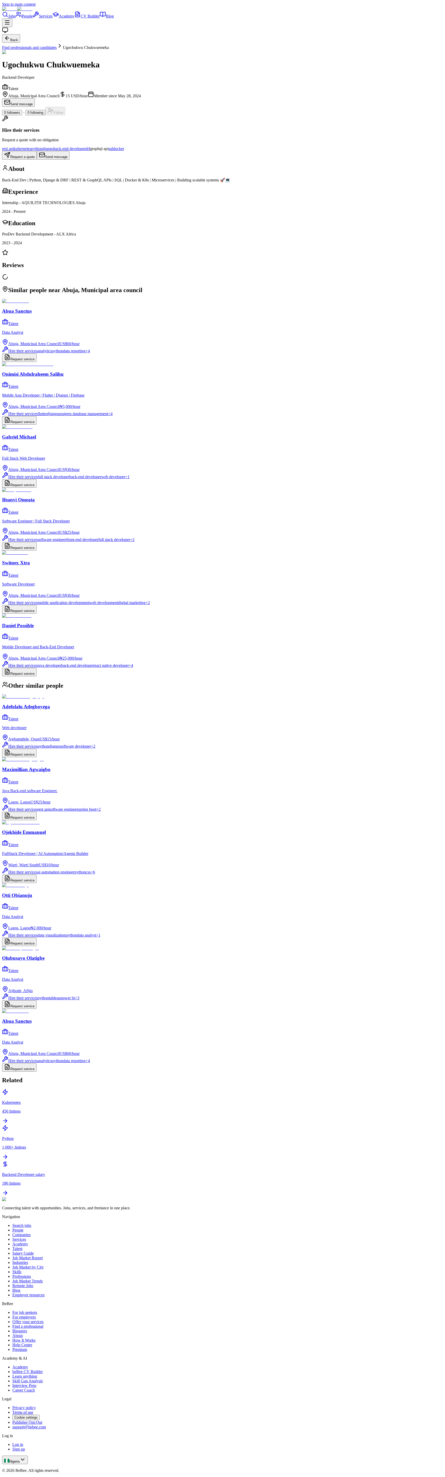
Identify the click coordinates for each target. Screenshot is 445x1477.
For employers (24, 1317)
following (35, 113)
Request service (22, 359)
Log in (17, 1444)
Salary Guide (23, 1253)
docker (118, 148)
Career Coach (23, 1390)
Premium (19, 1349)
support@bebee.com (29, 1427)
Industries (20, 1262)
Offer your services (28, 1321)
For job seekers (24, 1312)
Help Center (22, 1345)
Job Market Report (27, 1258)
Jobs (11, 16)
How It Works (24, 1340)
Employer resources (28, 1295)
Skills (16, 1272)
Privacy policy (24, 1407)
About (17, 1335)
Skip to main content (19, 4)
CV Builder (90, 16)
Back (14, 40)
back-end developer (69, 148)
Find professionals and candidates (29, 47)
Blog (110, 16)
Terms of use (22, 1412)
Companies (21, 1235)
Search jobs (21, 1225)
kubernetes (22, 148)
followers (12, 113)
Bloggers (19, 1331)
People (27, 16)
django (48, 148)
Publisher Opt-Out (27, 1422)
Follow (58, 113)
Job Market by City (28, 1267)
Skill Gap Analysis (27, 1381)
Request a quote (22, 157)
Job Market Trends (27, 1281)
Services (46, 16)
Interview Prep (24, 1385)
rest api (8, 148)
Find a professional (27, 1326)
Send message (21, 104)
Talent (17, 1248)
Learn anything (24, 1376)
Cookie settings (26, 1417)
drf (87, 148)
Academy (66, 16)
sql (110, 148)
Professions (21, 1276)
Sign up (18, 1449)
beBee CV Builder (27, 1371)
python (36, 148)
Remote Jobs (22, 1285)
